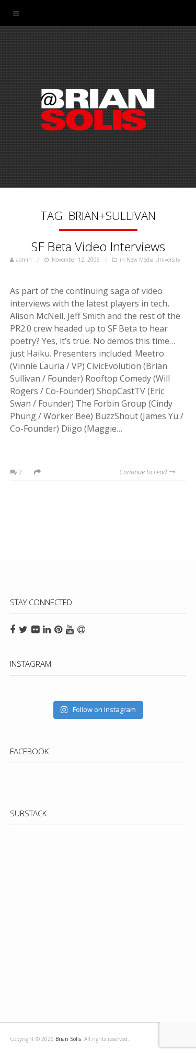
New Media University (153, 259)
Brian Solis (98, 109)
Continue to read (144, 471)
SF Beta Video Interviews (98, 246)
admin (24, 259)
